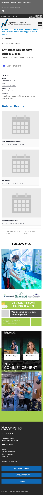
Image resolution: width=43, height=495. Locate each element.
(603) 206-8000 (7, 445)
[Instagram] (4, 434)
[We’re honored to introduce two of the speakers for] (22, 351)
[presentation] (20, 125)
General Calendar (8, 91)
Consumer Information (9, 461)
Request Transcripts (8, 451)
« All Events (7, 38)
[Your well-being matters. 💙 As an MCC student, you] (22, 310)
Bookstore (5, 2)
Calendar (13, 2)
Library (19, 2)
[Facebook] (8, 434)
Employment (6, 459)
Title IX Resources (7, 454)
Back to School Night (10, 220)
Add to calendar (14, 66)
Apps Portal (27, 2)
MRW (26, 491)
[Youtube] (12, 434)
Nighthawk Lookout (19, 23)
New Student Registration (11, 141)
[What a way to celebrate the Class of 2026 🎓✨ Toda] (22, 391)
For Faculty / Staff (8, 7)
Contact (18, 7)
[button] (3, 11)
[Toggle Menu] (40, 24)
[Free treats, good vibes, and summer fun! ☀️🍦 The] (22, 269)
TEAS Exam (6, 180)
